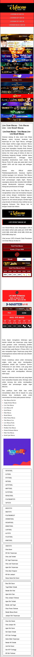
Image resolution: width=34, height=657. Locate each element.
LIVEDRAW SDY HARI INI (17, 21)
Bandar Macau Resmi (11, 612)
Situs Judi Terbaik (11, 556)
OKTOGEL (8, 481)
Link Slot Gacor (10, 646)
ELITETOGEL (9, 492)
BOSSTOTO (9, 508)
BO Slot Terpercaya (11, 553)
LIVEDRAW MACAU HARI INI (17, 25)
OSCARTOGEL (9, 522)
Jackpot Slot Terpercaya (13, 616)
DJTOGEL (8, 474)
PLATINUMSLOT (10, 515)
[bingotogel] (17, 452)
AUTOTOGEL (9, 485)
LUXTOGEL (9, 530)
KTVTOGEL (9, 478)
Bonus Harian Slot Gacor (12, 578)
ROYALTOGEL (9, 496)
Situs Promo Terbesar (12, 608)
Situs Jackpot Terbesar (12, 598)
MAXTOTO (9, 512)
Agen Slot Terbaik (11, 601)
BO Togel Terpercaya (11, 560)
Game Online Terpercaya (12, 639)
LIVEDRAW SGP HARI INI (17, 18)
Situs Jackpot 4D (10, 625)
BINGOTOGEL (9, 526)
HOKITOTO (9, 546)
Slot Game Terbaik (11, 632)
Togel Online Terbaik (11, 587)
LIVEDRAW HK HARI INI (17, 14)
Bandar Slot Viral (10, 591)
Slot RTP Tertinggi (11, 650)
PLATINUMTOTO (10, 499)
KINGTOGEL (9, 540)
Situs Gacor (9, 549)
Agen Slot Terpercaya (12, 567)
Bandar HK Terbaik (11, 642)
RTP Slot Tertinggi (11, 635)
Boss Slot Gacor (10, 583)
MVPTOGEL (9, 488)
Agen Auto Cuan (10, 594)
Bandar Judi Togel (11, 605)
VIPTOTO (8, 503)
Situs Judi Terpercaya (12, 564)
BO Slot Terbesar (10, 653)
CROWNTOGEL (10, 519)
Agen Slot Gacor (10, 628)
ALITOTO (8, 533)
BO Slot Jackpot (10, 574)
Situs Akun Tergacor (11, 571)
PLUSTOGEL (9, 537)
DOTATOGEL (9, 471)
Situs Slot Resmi (10, 621)
